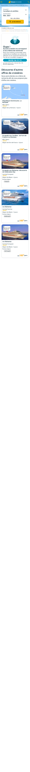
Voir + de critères (15, 18)
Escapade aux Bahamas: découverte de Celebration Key (14, 171)
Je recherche (16, 22)
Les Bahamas (6, 207)
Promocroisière (4, 5)
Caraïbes (7, 31)
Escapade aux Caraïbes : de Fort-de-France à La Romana (14, 136)
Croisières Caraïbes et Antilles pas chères (18, 5)
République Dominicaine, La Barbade (12, 101)
